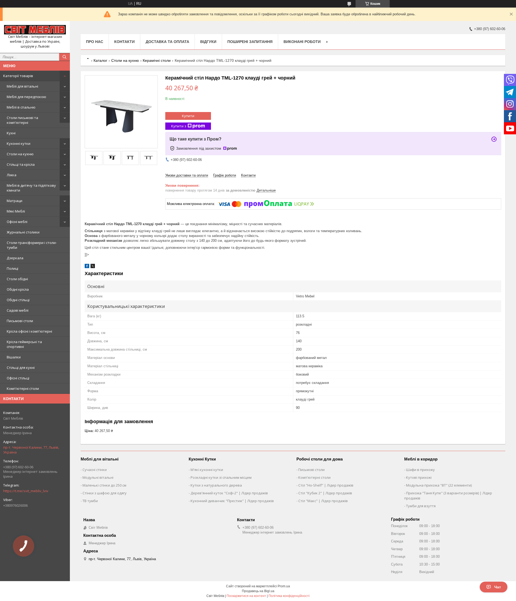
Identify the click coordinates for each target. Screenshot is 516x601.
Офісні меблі (17, 221)
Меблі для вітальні (22, 86)
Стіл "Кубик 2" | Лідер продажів (325, 493)
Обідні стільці (18, 299)
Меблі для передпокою (26, 96)
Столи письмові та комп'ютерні (22, 120)
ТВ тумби (90, 500)
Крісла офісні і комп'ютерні (29, 331)
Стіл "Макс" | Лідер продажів (323, 500)
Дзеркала (15, 257)
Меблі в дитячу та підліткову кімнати (31, 188)
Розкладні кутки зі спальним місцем (221, 477)
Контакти (124, 41)
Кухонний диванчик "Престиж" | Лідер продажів (232, 500)
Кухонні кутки (18, 143)
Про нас (94, 41)
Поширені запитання (250, 41)
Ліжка (11, 174)
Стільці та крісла (21, 164)
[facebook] (87, 267)
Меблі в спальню (21, 107)
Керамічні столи (157, 60)
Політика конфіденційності (289, 596)
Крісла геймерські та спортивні (24, 344)
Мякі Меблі (16, 211)
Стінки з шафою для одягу (105, 493)
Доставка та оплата (167, 41)
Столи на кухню (20, 154)
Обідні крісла (18, 289)
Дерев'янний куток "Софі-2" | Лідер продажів (229, 493)
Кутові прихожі (419, 477)
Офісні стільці (18, 378)
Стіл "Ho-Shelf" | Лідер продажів (325, 485)
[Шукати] (64, 57)
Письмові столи (20, 320)
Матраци (14, 200)
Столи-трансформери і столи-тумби (32, 245)
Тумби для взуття (421, 505)
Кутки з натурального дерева (216, 485)
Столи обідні (17, 278)
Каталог (100, 60)
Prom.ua (284, 586)
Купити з (178, 126)
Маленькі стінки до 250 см (104, 485)
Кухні (11, 133)
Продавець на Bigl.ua (258, 591)
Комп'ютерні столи (23, 388)
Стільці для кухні (21, 367)
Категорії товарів (18, 75)
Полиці (12, 268)
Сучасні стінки (95, 469)
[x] (93, 267)
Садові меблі (17, 310)
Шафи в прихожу (420, 469)
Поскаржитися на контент (246, 596)
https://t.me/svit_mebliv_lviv (25, 490)
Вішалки (14, 357)
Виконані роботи (302, 41)
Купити (188, 115)
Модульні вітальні (98, 477)
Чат (497, 587)
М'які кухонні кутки (207, 469)
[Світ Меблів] (35, 29)
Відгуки (208, 41)
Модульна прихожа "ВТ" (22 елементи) (439, 485)
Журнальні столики (23, 232)
